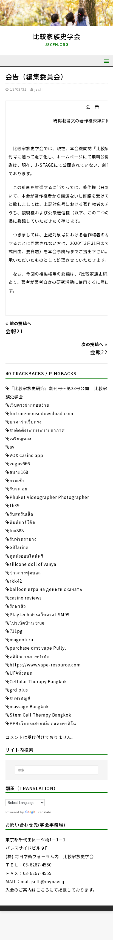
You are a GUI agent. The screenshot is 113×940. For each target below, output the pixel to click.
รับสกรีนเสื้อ (21, 514)
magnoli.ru (21, 639)
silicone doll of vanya (33, 564)
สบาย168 (19, 472)
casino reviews (26, 598)
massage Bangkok (29, 706)
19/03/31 (18, 89)
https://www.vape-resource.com (45, 664)
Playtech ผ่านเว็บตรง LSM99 (39, 614)
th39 (14, 505)
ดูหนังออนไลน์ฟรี (26, 556)
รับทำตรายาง (23, 539)
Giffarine (19, 547)
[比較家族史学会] (56, 22)
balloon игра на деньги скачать (46, 589)
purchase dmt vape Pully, (38, 648)
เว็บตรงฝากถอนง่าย (29, 405)
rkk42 (16, 581)
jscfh (39, 89)
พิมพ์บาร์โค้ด (22, 522)
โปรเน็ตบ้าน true (27, 623)
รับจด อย (18, 488)
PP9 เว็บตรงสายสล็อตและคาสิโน (43, 723)
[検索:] (57, 770)
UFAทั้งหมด (21, 673)
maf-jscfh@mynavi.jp (43, 881)
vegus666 (20, 463)
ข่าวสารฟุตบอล (25, 572)
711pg (16, 631)
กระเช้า (17, 480)
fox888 (17, 530)
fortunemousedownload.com (41, 413)
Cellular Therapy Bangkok (38, 681)
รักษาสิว (18, 606)
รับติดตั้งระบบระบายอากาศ (37, 430)
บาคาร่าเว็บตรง (25, 421)
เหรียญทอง (20, 438)
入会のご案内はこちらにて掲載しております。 (51, 890)
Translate (43, 812)
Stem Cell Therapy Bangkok (40, 715)
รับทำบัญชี (20, 698)
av (12, 447)
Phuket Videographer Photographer (49, 497)
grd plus (19, 690)
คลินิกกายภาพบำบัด (30, 656)
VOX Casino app (26, 455)
